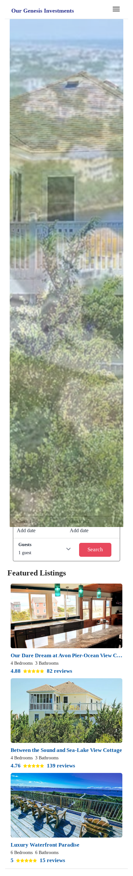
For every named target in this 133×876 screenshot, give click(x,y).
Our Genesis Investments (42, 10)
